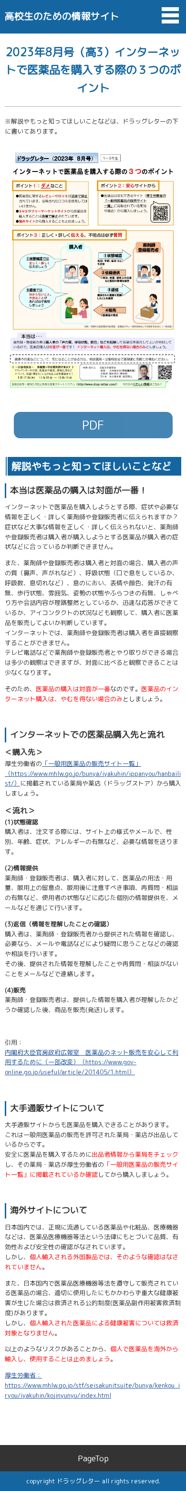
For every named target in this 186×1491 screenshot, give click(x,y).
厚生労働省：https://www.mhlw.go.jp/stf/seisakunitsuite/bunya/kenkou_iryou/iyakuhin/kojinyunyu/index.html (92, 1385)
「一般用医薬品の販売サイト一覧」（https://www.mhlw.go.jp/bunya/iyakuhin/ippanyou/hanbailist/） (93, 773)
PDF (93, 424)
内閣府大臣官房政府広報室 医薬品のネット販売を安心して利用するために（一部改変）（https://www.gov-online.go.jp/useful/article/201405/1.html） (91, 1062)
